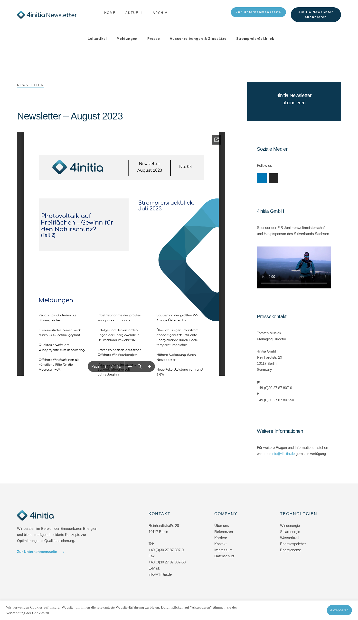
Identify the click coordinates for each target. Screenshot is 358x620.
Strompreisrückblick (255, 38)
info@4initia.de (283, 454)
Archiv (160, 13)
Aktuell (134, 13)
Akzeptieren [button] (339, 610)
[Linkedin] (262, 178)
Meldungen (127, 38)
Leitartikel (97, 38)
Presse (153, 38)
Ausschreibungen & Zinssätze (198, 38)
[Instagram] (273, 178)
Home (110, 13)
